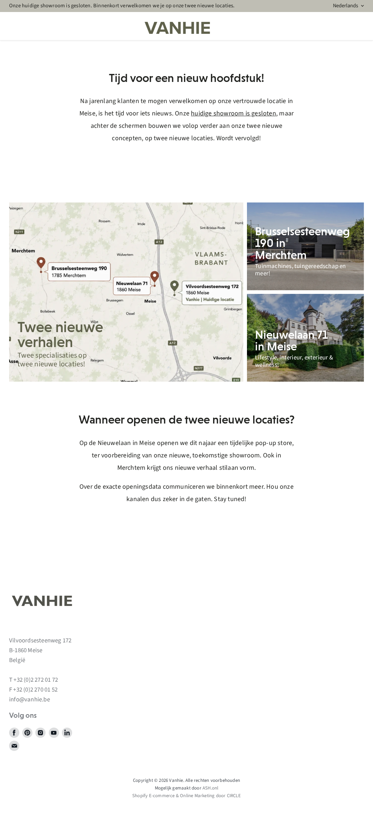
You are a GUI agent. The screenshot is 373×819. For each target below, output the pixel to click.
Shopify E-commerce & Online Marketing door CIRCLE (186, 795)
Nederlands (345, 5)
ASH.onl (210, 788)
